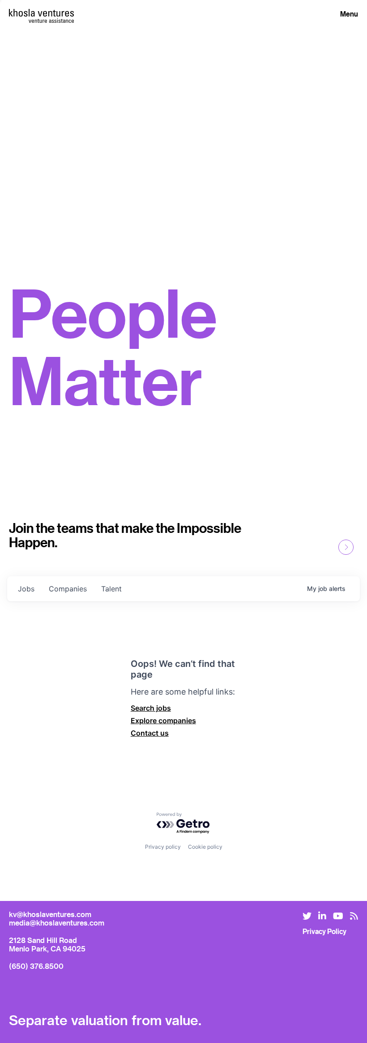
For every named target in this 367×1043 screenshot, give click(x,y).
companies (68, 588)
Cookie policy (205, 846)
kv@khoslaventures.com (50, 914)
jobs (26, 588)
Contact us (150, 733)
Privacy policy (163, 846)
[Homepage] (41, 13)
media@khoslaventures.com (56, 922)
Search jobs (151, 708)
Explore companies (163, 720)
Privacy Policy (324, 931)
